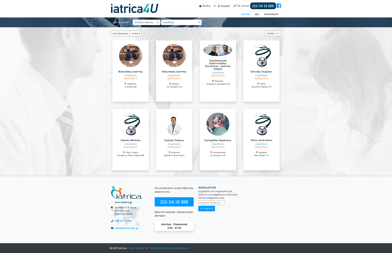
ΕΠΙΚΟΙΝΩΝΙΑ (271, 14)
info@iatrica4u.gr (127, 228)
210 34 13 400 (123, 220)
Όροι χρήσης (136, 248)
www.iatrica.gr (123, 202)
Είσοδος (206, 5)
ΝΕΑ (257, 14)
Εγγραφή (225, 5)
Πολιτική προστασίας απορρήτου (168, 248)
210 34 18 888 (174, 202)
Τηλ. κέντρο (255, 5)
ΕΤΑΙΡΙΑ (246, 14)
